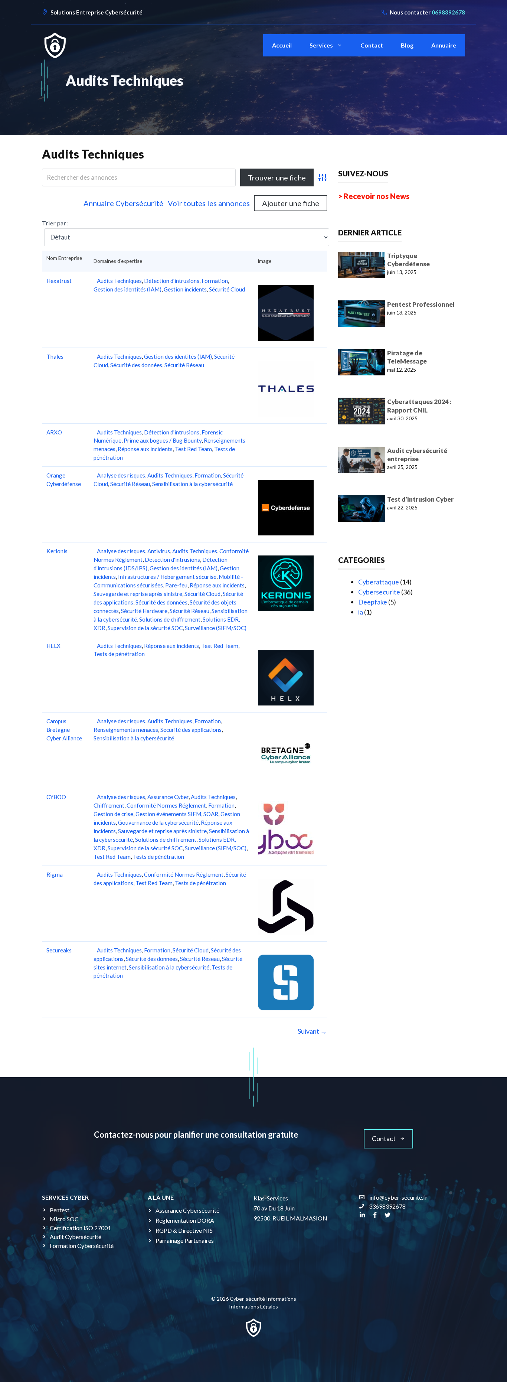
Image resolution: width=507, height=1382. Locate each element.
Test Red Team (193, 449)
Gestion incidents (185, 289)
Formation (215, 280)
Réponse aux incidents (145, 449)
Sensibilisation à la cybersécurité (192, 483)
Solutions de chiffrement (169, 619)
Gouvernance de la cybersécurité (158, 822)
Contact (371, 45)
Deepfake (372, 602)
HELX (53, 645)
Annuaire (443, 45)
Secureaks (59, 950)
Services (321, 45)
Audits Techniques (93, 154)
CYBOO (56, 796)
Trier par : (55, 222)
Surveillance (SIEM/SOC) (215, 628)
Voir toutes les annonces (209, 203)
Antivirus (158, 551)
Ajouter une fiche (290, 203)
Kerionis (57, 551)
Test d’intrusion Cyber (420, 499)
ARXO (54, 432)
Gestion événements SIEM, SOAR (176, 814)
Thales (54, 356)
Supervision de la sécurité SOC (145, 628)
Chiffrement (109, 805)
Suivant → (312, 1031)
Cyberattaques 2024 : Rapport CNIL (419, 406)
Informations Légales (253, 1306)
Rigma (54, 874)
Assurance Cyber (168, 796)
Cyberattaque (378, 582)
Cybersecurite (379, 592)
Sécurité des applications (191, 729)
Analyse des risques (121, 475)
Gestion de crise (113, 814)
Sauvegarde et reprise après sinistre (138, 593)
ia (360, 612)
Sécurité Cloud (227, 289)
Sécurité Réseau (184, 365)
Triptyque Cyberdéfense (408, 260)
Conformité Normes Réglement (166, 805)
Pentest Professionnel (421, 304)
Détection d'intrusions (171, 280)
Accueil (282, 45)
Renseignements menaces (126, 729)
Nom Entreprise (64, 261)
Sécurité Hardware (144, 610)
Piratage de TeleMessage (407, 357)
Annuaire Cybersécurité (123, 203)
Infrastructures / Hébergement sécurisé (167, 576)
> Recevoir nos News (373, 196)
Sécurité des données (136, 365)
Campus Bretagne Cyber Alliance (64, 729)
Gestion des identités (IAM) (127, 289)
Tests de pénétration (119, 654)
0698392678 (448, 12)
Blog (407, 45)
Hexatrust (59, 280)
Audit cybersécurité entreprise (417, 455)
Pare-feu (176, 585)
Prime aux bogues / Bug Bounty (163, 440)
